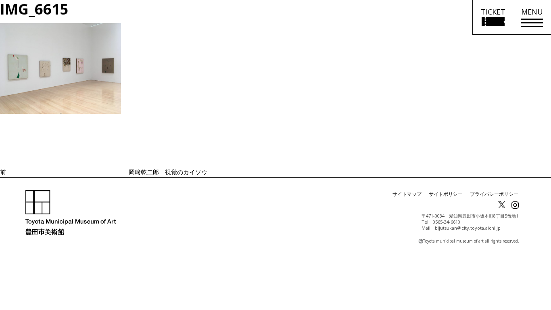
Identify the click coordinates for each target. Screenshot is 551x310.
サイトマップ (407, 194)
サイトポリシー (446, 194)
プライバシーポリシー (494, 194)
